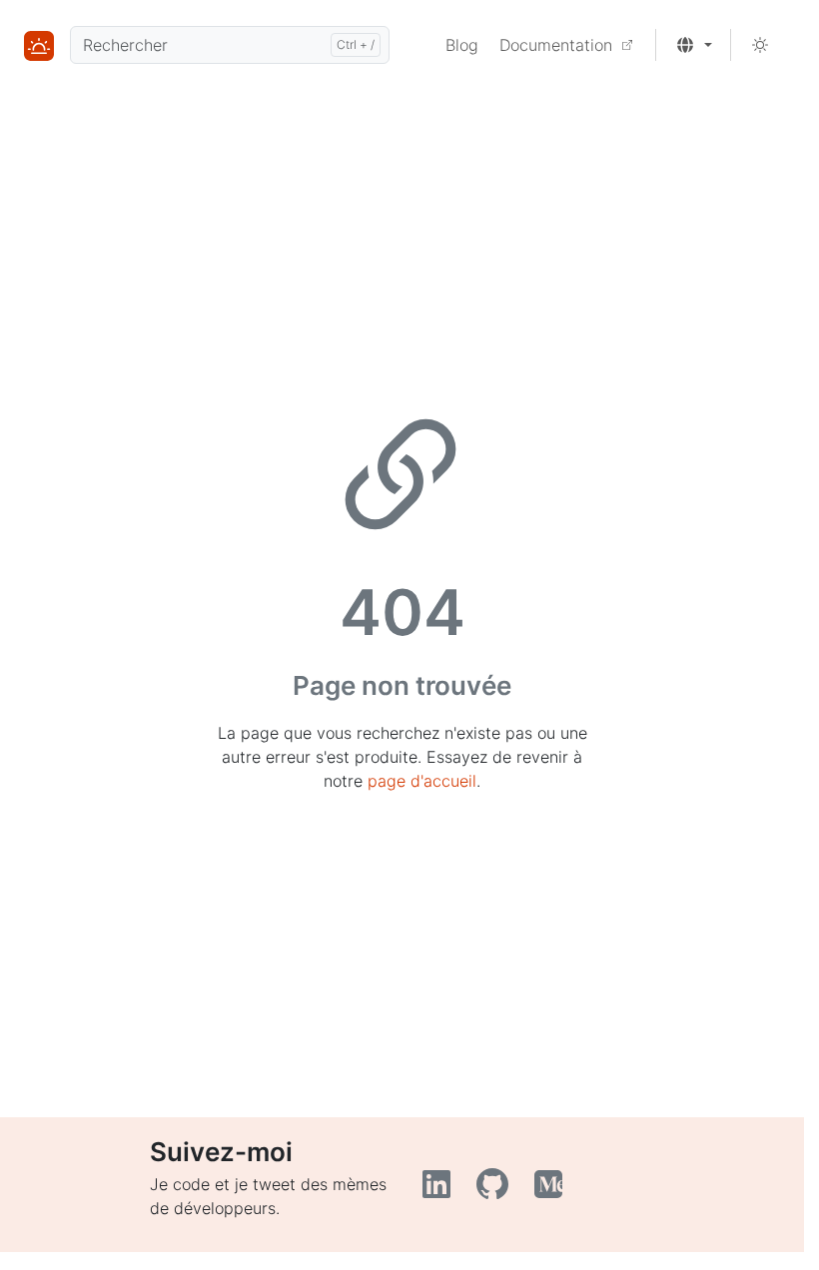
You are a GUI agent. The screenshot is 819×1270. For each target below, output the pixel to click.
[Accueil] (39, 45)
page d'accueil (422, 781)
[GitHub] (497, 1190)
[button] (693, 45)
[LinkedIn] (441, 1190)
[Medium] (550, 1190)
